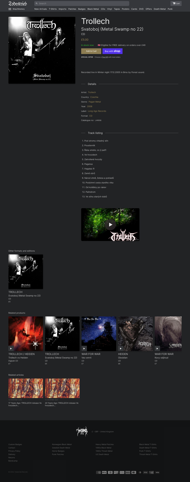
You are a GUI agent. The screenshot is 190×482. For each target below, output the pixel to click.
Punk (170, 9)
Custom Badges (15, 444)
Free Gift (105, 57)
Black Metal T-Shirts (147, 444)
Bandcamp (13, 461)
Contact (11, 448)
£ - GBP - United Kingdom (103, 431)
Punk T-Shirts (145, 451)
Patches (72, 9)
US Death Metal (102, 454)
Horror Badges (58, 451)
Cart (178, 3)
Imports (62, 9)
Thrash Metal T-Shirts (148, 454)
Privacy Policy (14, 451)
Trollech (92, 92)
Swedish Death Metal (61, 448)
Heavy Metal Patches (105, 444)
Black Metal (93, 9)
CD (90, 115)
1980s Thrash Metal (104, 451)
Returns (11, 457)
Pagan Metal (95, 101)
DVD (141, 9)
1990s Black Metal (103, 448)
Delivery (11, 454)
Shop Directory (19, 9)
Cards (134, 9)
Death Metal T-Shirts (148, 448)
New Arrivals (40, 9)
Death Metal (160, 9)
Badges (81, 9)
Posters (125, 9)
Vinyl (109, 9)
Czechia (94, 97)
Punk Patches (58, 454)
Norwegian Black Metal (62, 444)
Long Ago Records (97, 111)
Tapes (117, 9)
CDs (103, 9)
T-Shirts (53, 9)
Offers (149, 9)
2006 (89, 106)
